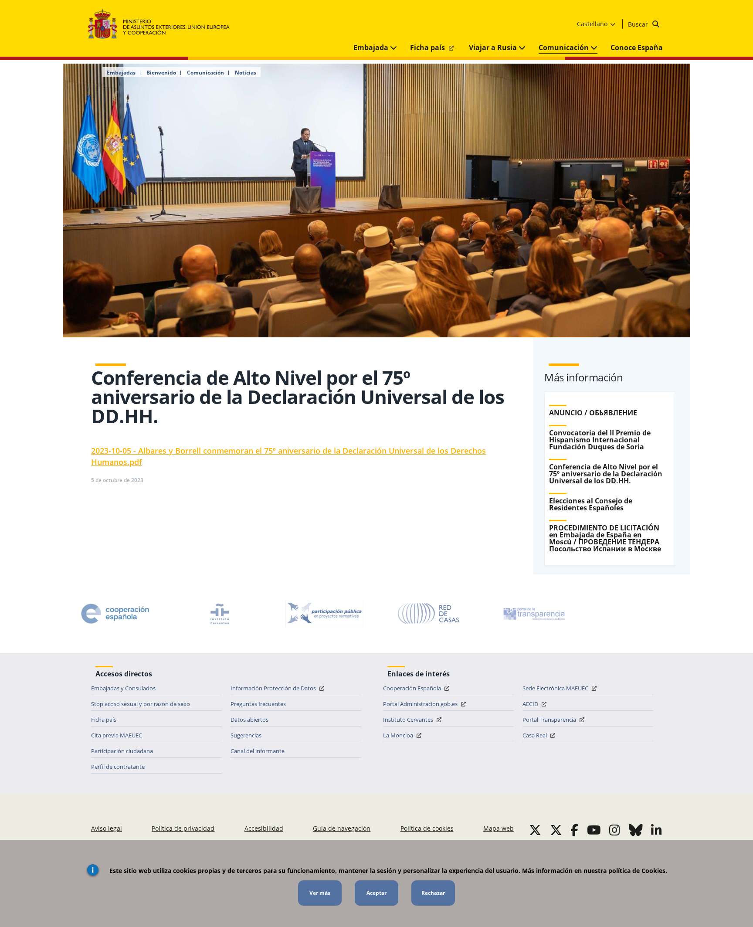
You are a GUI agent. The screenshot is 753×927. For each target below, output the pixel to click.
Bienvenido (161, 73)
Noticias (245, 73)
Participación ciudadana (122, 751)
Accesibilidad (263, 828)
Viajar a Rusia (494, 47)
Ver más (319, 892)
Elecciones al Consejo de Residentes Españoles (590, 504)
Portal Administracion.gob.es (421, 704)
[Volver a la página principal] (163, 24)
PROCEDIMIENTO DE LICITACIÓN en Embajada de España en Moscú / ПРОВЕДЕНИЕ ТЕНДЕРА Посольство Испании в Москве (605, 538)
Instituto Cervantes (408, 719)
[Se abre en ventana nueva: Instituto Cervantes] (220, 613)
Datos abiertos (249, 719)
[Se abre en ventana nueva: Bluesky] (636, 830)
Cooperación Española (412, 688)
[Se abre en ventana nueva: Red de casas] (428, 613)
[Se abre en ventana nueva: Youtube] (594, 830)
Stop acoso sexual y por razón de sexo (140, 704)
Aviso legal (106, 828)
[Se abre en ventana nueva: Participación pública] (324, 613)
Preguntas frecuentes (258, 704)
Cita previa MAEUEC (116, 735)
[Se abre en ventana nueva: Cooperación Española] (115, 613)
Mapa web (498, 828)
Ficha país (428, 47)
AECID (530, 704)
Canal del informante (258, 751)
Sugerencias (246, 735)
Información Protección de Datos (274, 688)
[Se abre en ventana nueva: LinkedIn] (656, 830)
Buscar (639, 24)
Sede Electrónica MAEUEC (556, 688)
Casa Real (535, 735)
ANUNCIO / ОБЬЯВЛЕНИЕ (593, 413)
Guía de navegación (341, 828)
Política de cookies (427, 828)
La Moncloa (398, 735)
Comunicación (564, 47)
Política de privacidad (183, 828)
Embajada (371, 47)
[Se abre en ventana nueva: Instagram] (614, 830)
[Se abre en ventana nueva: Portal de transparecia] (533, 613)
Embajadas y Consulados (123, 688)
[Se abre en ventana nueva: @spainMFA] (556, 830)
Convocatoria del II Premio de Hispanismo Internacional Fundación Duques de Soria (600, 440)
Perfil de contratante (118, 767)
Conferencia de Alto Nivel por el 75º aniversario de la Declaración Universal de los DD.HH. (605, 474)
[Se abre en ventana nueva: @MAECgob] (535, 830)
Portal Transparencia (549, 719)
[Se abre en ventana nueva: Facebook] (574, 830)
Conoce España (637, 47)
